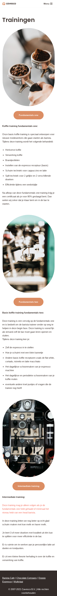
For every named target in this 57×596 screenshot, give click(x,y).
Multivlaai (18, 581)
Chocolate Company (26, 578)
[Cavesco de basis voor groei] (9, 3)
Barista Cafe (8, 578)
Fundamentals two (28, 302)
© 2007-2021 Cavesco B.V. (21, 589)
